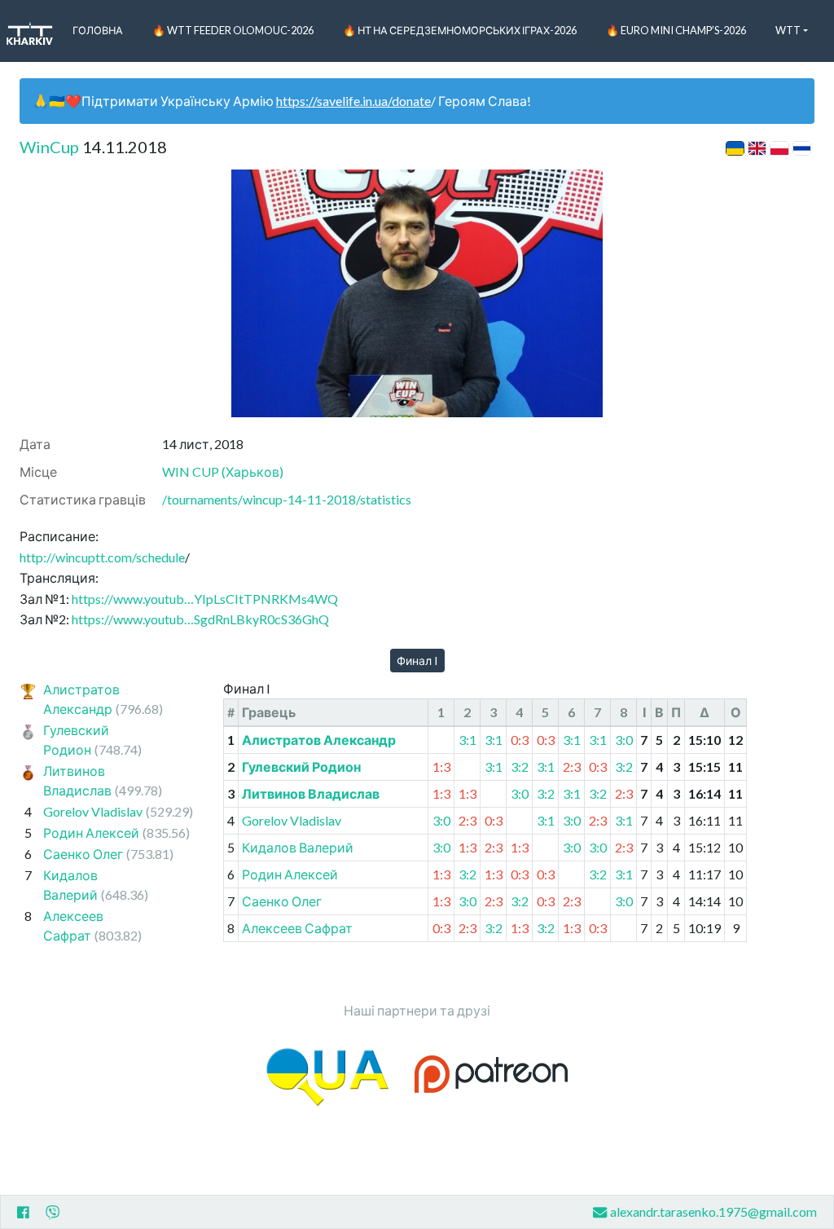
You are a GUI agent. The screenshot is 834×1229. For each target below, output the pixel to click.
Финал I (417, 660)
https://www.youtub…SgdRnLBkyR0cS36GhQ (200, 619)
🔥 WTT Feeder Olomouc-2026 (233, 30)
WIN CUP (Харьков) (222, 471)
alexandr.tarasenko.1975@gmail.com (713, 1211)
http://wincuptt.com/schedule (102, 557)
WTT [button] (788, 30)
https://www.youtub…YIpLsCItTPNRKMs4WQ (205, 598)
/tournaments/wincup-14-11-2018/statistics (286, 499)
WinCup (49, 146)
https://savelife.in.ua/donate (353, 100)
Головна (97, 30)
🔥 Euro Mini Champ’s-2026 (676, 30)
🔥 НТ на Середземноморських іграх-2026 (460, 30)
